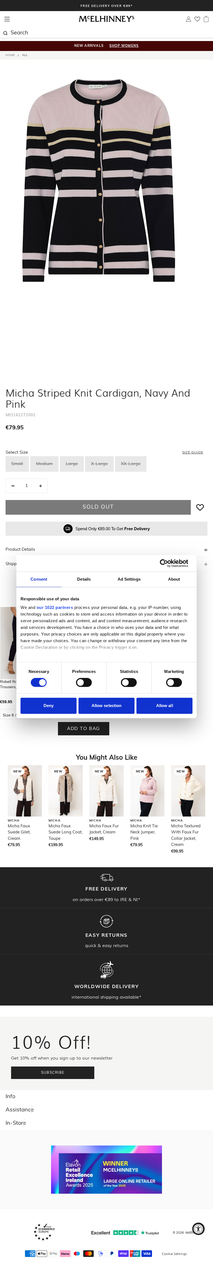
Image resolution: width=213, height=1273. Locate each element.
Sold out (98, 507)
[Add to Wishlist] (200, 507)
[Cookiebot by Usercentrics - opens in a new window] (168, 563)
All (25, 55)
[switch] (84, 682)
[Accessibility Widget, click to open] (198, 1229)
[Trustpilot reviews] (125, 1232)
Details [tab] (84, 579)
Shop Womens (124, 46)
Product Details (20, 550)
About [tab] (174, 579)
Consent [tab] (39, 579)
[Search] (5, 32)
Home (10, 55)
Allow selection (107, 705)
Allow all (164, 705)
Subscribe (53, 1073)
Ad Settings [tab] (129, 579)
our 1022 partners (55, 607)
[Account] (188, 20)
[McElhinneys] (106, 21)
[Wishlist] (197, 21)
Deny (49, 705)
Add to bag (83, 728)
